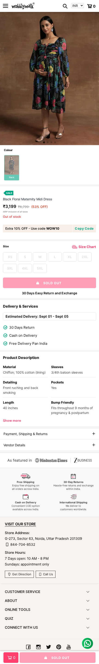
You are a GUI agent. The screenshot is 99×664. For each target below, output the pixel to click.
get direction (21, 574)
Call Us (47, 574)
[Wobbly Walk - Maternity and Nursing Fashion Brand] (23, 6)
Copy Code (84, 228)
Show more (12, 420)
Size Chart (87, 247)
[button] (44, 142)
